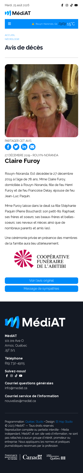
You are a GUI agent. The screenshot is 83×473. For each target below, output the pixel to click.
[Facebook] (8, 147)
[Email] (32, 147)
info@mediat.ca (16, 388)
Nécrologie (12, 39)
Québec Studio (34, 421)
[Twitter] (16, 147)
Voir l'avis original (41, 280)
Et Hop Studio (64, 421)
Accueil (10, 35)
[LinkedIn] (24, 147)
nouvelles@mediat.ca (20, 401)
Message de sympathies (41, 288)
